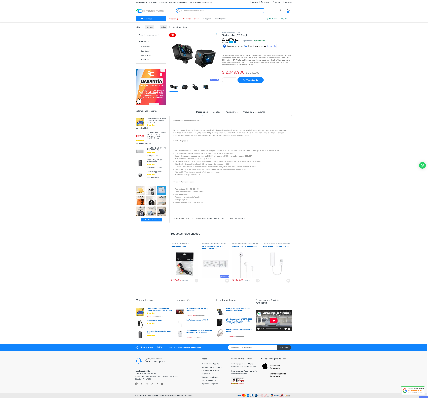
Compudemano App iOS (210, 364)
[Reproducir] (258, 329)
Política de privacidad (209, 380)
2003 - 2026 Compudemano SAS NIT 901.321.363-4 (156, 395)
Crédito (197, 19)
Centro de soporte (155, 361)
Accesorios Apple (214, 243)
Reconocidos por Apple (239, 371)
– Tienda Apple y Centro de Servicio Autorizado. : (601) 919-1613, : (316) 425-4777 (174, 2)
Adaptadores (286, 243)
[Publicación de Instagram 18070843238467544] (140, 200)
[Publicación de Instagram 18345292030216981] (151, 211)
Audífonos (254, 243)
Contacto (255, 2)
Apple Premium (220, 19)
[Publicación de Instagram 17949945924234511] (161, 200)
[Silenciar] (285, 329)
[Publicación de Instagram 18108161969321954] (140, 211)
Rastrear (266, 2)
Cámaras (150, 27)
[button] (216, 34)
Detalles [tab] (216, 112)
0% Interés (187, 19)
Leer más (227, 281)
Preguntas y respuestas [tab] (254, 112)
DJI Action (146, 47)
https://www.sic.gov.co (210, 384)
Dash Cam (145, 51)
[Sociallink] (136, 383)
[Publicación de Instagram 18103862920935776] (151, 200)
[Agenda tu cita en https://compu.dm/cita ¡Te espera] (161, 190)
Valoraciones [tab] (231, 112)
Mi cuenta (288, 2)
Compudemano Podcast (210, 370)
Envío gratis (207, 19)
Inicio (138, 27)
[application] (274, 320)
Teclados (223, 243)
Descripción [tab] (202, 112)
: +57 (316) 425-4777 (280, 19)
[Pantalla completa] (289, 329)
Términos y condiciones (210, 377)
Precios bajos (174, 19)
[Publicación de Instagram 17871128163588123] (151, 190)
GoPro (163, 27)
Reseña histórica (207, 374)
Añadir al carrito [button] (196, 281)
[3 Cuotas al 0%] (173, 87)
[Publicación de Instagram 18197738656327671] (140, 190)
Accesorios (225, 32)
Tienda (277, 2)
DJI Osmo (146, 55)
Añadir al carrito (252, 80)
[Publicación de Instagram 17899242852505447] (161, 211)
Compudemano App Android (212, 367)
